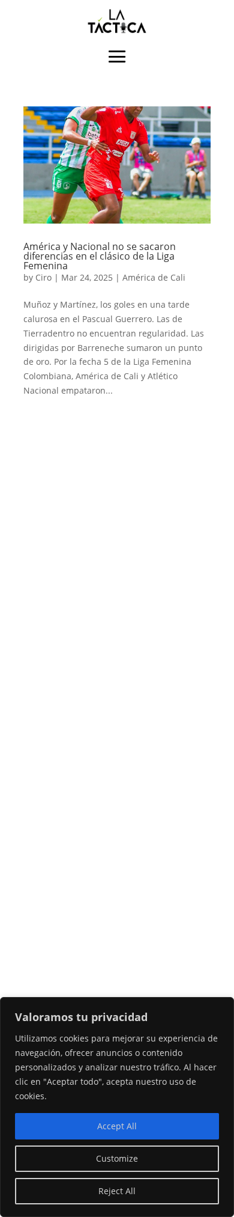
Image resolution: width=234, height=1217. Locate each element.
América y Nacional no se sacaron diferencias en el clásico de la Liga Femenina (99, 256)
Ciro (43, 277)
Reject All (117, 1191)
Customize (117, 1158)
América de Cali (153, 277)
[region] (117, 1107)
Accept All (117, 1126)
